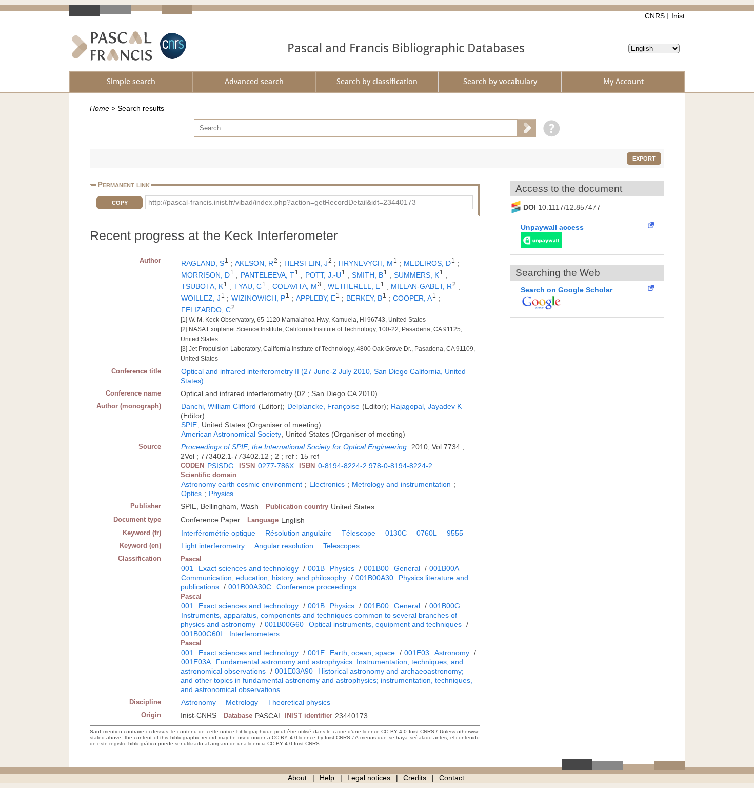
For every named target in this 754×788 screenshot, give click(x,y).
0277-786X (276, 466)
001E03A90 (294, 671)
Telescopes (341, 546)
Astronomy (451, 652)
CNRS (655, 16)
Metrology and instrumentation (401, 484)
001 (187, 568)
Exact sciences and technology (249, 568)
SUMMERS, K (416, 275)
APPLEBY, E (315, 298)
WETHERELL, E (354, 286)
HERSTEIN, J (306, 263)
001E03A (196, 662)
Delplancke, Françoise (323, 406)
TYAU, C (248, 286)
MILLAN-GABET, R (421, 286)
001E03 (416, 652)
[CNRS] (172, 46)
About (297, 778)
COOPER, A (412, 298)
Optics (191, 493)
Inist (678, 16)
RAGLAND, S (202, 263)
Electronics (327, 484)
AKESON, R (254, 263)
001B (316, 568)
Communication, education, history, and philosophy (263, 578)
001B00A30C (249, 587)
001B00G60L (202, 633)
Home (99, 108)
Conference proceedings (316, 587)
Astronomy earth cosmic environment (241, 484)
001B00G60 (284, 624)
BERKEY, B (364, 298)
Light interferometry (213, 546)
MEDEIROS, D (427, 263)
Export (644, 158)
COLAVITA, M (294, 286)
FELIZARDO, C (206, 310)
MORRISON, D (205, 275)
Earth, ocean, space (362, 652)
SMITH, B (367, 275)
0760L (426, 533)
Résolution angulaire (298, 533)
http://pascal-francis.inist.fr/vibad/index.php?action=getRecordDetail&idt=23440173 (282, 202)
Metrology (242, 702)
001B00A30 (374, 578)
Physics (221, 493)
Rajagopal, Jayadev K (426, 406)
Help (327, 778)
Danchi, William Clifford (218, 406)
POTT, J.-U (323, 275)
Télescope (358, 533)
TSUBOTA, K (202, 286)
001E (316, 652)
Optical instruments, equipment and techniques (385, 624)
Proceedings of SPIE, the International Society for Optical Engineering (294, 447)
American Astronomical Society (231, 434)
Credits (414, 778)
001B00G (444, 606)
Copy (120, 203)
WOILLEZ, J (201, 298)
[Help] (549, 128)
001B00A (444, 568)
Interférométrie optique (218, 533)
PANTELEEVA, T (267, 275)
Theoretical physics (299, 702)
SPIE (189, 425)
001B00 (376, 568)
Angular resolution (283, 546)
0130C (396, 533)
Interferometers (254, 633)
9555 (455, 533)
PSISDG (220, 466)
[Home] (112, 46)
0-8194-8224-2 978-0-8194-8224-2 (375, 466)
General (407, 568)
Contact (451, 778)
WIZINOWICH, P (258, 298)
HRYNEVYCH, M (366, 263)
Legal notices (368, 778)
